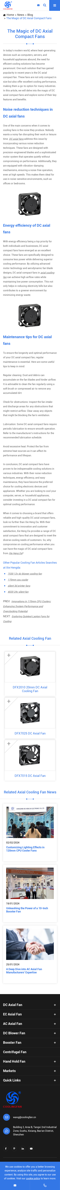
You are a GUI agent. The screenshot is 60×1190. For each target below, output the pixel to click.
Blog (30, 14)
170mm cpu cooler (18, 579)
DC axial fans (16, 138)
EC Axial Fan (12, 1014)
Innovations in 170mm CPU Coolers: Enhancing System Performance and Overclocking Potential (27, 606)
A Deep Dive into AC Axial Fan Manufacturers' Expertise (24, 970)
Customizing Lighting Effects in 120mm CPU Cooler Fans (25, 849)
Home (10, 14)
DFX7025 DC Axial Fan (30, 733)
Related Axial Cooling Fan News (30, 792)
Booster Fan (12, 1042)
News (20, 14)
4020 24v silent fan (18, 591)
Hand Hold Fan (14, 1061)
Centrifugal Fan (14, 1052)
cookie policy (33, 1178)
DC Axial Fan (12, 1005)
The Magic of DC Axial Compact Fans (29, 18)
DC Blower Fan (14, 1033)
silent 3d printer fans (19, 585)
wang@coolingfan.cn (24, 1117)
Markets (9, 1071)
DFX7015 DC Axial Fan (30, 776)
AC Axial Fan (12, 1024)
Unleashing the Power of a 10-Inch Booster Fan (27, 910)
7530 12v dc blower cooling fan (25, 573)
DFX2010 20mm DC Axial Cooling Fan (30, 689)
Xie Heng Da (15, 553)
